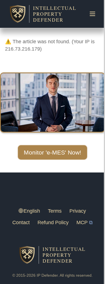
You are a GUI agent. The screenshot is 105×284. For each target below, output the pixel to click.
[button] (52, 152)
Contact (21, 222)
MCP (82, 222)
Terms (55, 211)
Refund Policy (53, 222)
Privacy (77, 211)
